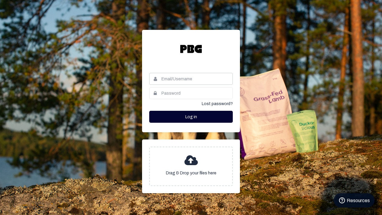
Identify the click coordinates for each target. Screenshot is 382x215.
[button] (191, 166)
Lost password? (217, 104)
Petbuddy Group (191, 49)
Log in (191, 117)
